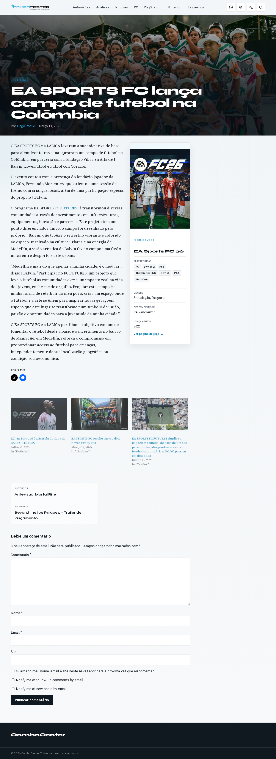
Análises (102, 7)
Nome (17, 613)
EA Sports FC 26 (159, 251)
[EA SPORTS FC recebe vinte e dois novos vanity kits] (99, 414)
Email (16, 632)
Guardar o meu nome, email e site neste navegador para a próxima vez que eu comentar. (85, 671)
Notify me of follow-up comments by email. (50, 680)
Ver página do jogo (148, 334)
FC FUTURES (66, 208)
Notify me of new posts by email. (41, 689)
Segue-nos (196, 7)
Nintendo (175, 7)
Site (14, 652)
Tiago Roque (26, 126)
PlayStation (153, 7)
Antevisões (81, 7)
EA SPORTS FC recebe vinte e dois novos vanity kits (95, 440)
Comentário (21, 555)
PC (136, 7)
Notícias (121, 7)
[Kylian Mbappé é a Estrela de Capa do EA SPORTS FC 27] (39, 414)
